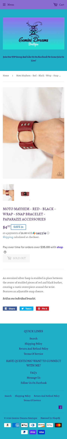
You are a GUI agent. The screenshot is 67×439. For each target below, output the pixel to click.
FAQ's (33, 373)
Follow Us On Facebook (34, 383)
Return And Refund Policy (33, 348)
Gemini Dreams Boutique (24, 418)
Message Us (33, 378)
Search (33, 338)
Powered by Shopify (50, 418)
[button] (33, 233)
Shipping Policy (33, 344)
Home (6, 75)
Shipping (8, 237)
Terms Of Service (33, 354)
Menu (10, 4)
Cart (61, 4)
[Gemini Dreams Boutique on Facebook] (60, 408)
